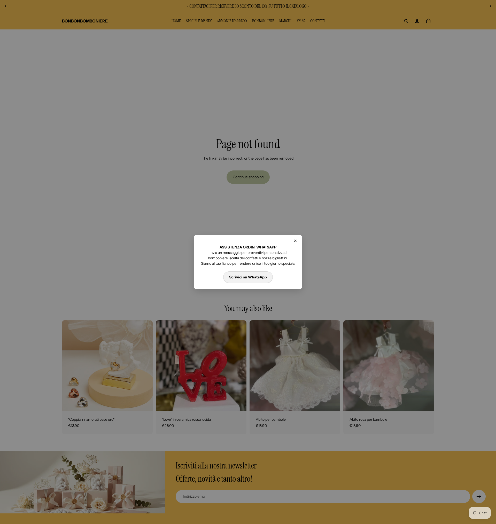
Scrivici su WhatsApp (248, 277)
